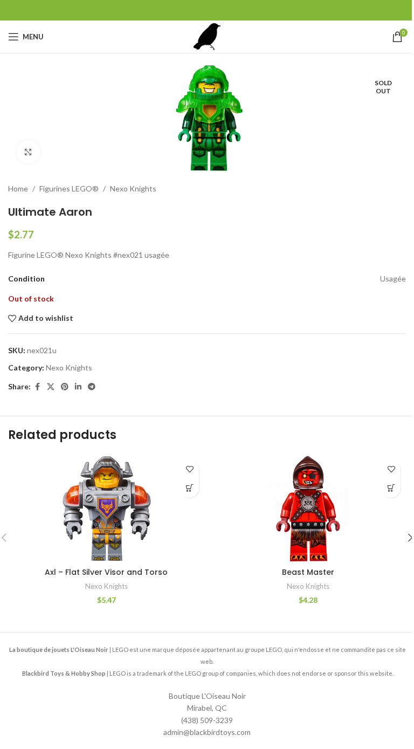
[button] (189, 488)
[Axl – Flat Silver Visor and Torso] (106, 508)
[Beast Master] (308, 508)
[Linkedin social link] (78, 387)
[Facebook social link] (37, 387)
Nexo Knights (133, 188)
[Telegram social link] (92, 387)
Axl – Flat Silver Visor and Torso (106, 572)
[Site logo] (207, 35)
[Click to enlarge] (28, 152)
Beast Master (308, 572)
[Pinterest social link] (65, 387)
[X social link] (51, 387)
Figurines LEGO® (69, 188)
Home (18, 188)
